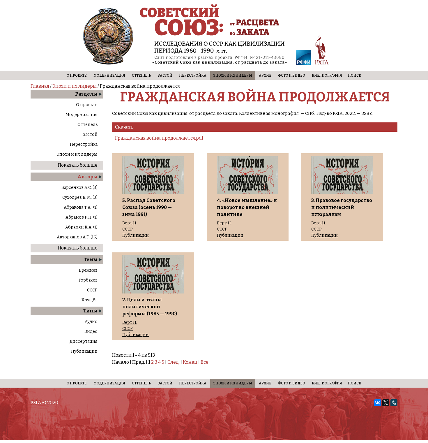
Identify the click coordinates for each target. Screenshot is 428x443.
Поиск (354, 75)
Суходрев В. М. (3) (80, 197)
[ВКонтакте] (377, 402)
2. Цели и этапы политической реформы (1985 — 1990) (149, 307)
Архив (265, 75)
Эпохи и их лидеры (232, 75)
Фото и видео (291, 75)
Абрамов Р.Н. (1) (82, 217)
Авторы (87, 177)
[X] (385, 402)
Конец (190, 362)
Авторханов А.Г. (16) (77, 237)
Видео (91, 331)
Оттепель (141, 75)
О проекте (77, 75)
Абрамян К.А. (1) (81, 227)
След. (173, 362)
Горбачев (88, 280)
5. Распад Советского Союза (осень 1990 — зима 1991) (148, 207)
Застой (165, 75)
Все (204, 362)
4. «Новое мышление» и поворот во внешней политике (247, 207)
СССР (92, 290)
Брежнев (88, 270)
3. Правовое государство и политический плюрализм (341, 207)
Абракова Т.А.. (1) (81, 207)
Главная (40, 86)
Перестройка (192, 75)
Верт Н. (129, 223)
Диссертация (84, 341)
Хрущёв (90, 300)
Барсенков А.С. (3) (79, 187)
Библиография (327, 75)
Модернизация (109, 75)
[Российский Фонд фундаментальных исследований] (303, 58)
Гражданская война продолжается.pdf (159, 138)
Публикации (84, 351)
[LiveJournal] (393, 402)
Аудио (91, 321)
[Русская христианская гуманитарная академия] (322, 51)
